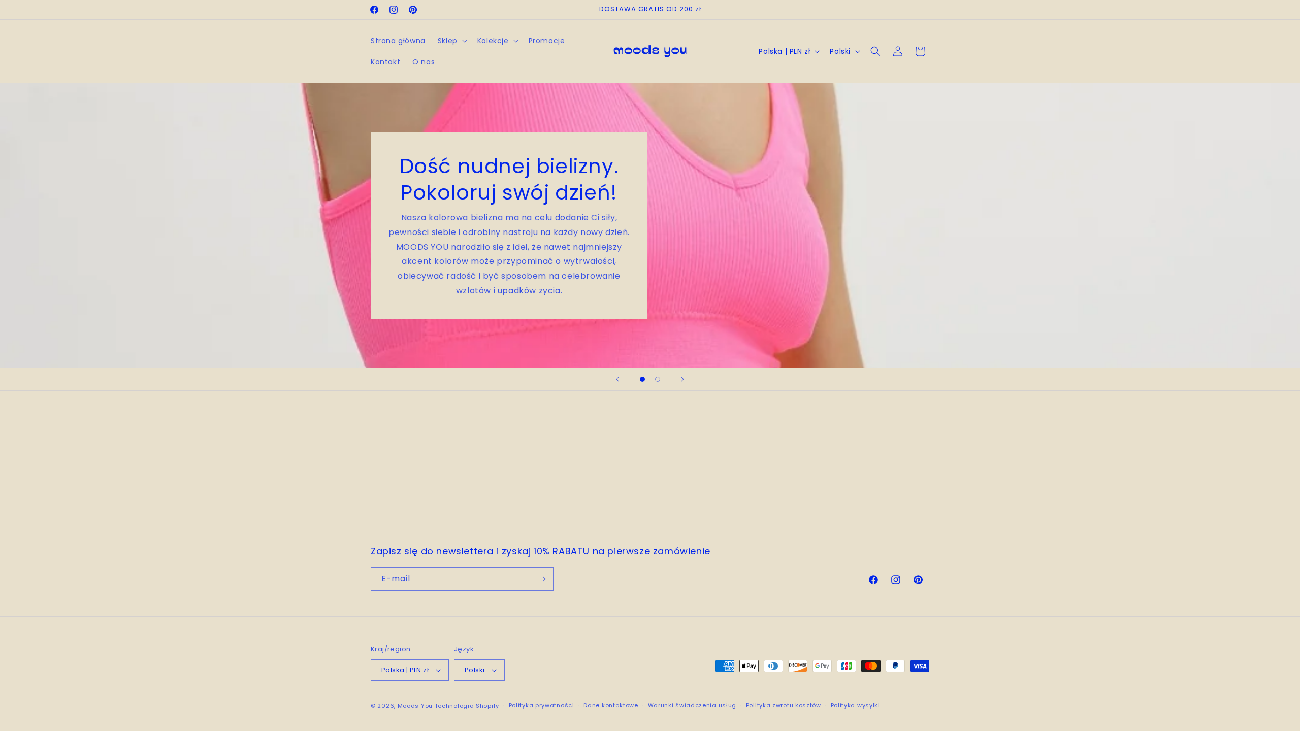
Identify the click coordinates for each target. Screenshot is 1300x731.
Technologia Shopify (467, 706)
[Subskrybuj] (542, 579)
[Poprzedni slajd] (617, 379)
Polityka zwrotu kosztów (783, 705)
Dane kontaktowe (610, 705)
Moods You (415, 706)
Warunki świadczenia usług (692, 705)
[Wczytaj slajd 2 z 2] (657, 379)
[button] (451, 40)
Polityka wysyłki (855, 705)
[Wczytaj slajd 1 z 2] (642, 379)
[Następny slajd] (682, 379)
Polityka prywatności (541, 705)
